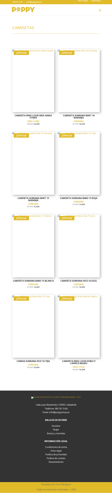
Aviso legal (56, 450)
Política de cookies (56, 458)
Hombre (56, 425)
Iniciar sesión (83, 1)
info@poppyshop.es (59, 412)
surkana (79, 121)
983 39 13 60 (61, 408)
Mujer (56, 429)
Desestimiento (56, 461)
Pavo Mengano (63, 484)
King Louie (33, 121)
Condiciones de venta (56, 447)
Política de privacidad (56, 454)
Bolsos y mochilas (56, 433)
